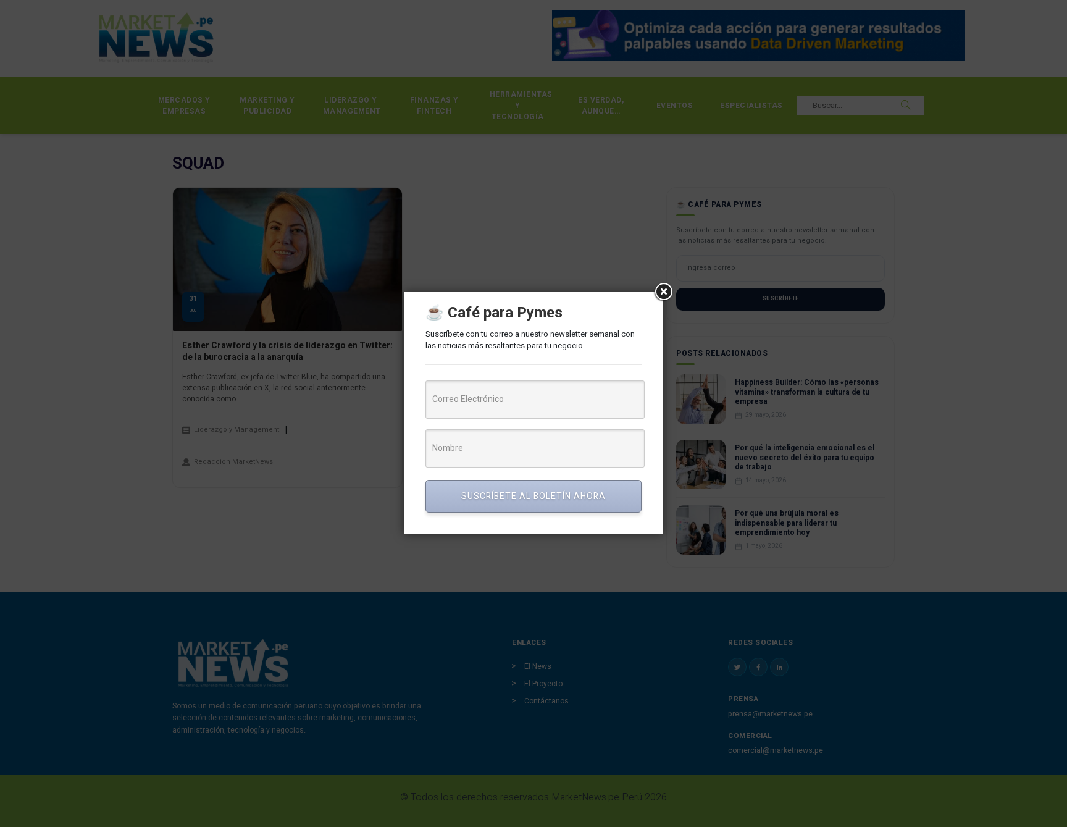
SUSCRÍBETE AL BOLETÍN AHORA (533, 496)
